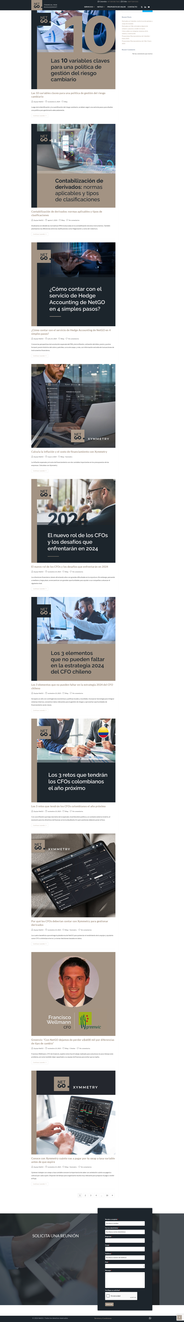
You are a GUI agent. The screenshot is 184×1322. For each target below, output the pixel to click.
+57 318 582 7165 (113, 1)
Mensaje (108, 1270)
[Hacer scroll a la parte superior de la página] (179, 1317)
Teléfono (108, 1254)
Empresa (108, 1236)
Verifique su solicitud (112, 1290)
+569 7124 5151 (132, 1)
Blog (65, 102)
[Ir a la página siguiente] (112, 1195)
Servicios (88, 7)
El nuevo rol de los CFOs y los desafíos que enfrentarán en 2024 (69, 566)
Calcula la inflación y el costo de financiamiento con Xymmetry (69, 451)
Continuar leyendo (40, 115)
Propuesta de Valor (116, 7)
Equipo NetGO (38, 102)
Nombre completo (111, 1219)
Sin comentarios (74, 220)
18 (107, 1195)
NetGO (100, 7)
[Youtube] (149, 7)
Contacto (132, 7)
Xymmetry (68, 457)
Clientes (72, 1048)
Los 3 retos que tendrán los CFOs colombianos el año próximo (68, 806)
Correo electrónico (112, 1228)
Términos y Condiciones (103, 1318)
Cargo (107, 1245)
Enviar (109, 1304)
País (107, 1262)
